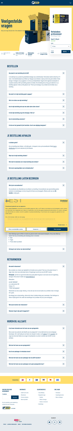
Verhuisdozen (58, 392)
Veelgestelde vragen (41, 395)
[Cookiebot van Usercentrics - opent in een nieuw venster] (61, 201)
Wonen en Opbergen (59, 397)
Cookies (19, 424)
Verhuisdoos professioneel (56, 32)
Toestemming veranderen (27, 424)
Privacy (4, 424)
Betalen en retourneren (44, 401)
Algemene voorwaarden (12, 424)
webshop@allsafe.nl (30, 277)
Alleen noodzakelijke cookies (15, 229)
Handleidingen (40, 404)
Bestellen (41, 397)
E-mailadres (4, 394)
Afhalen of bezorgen (43, 399)
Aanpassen (35, 229)
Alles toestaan (57, 229)
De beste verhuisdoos (24, 397)
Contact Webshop (41, 392)
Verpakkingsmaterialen (60, 395)
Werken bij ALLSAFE (24, 399)
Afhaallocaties (23, 395)
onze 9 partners (13, 208)
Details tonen (61, 224)
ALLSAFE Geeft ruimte (24, 392)
